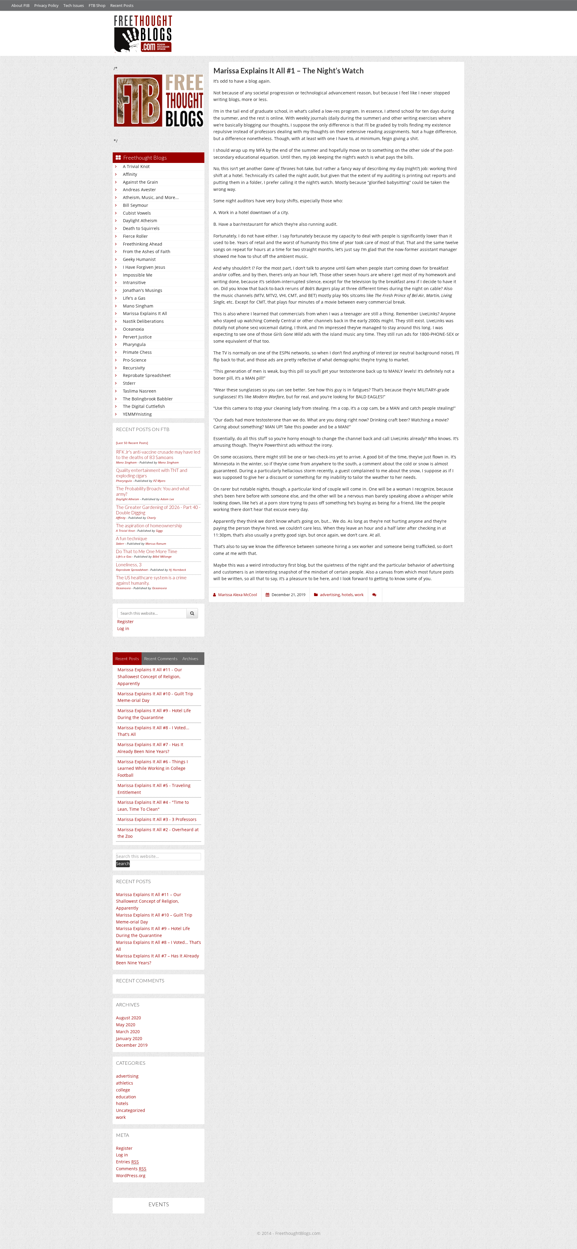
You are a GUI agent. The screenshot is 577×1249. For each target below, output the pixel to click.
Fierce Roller (135, 236)
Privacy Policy (46, 5)
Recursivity (134, 368)
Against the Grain (140, 182)
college (123, 1090)
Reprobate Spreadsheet (147, 375)
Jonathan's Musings (142, 290)
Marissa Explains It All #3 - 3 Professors (157, 819)
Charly (151, 518)
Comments (131, 1168)
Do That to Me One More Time (146, 551)
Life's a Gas (134, 298)
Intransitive (134, 282)
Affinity (130, 174)
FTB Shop (97, 5)
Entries (127, 1162)
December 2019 (132, 1045)
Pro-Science (134, 360)
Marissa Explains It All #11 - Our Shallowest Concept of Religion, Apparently (150, 676)
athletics (124, 1083)
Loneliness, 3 (129, 564)
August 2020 (128, 1018)
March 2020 (128, 1031)
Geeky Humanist (139, 259)
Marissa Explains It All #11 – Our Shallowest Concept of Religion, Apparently (148, 901)
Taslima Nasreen (139, 391)
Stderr (129, 383)
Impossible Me (137, 275)
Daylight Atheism (140, 220)
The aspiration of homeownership (149, 525)
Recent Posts (121, 5)
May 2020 (125, 1024)
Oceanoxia (133, 329)
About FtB (20, 5)
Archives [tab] (190, 658)
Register (125, 621)
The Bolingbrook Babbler (148, 399)
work (121, 1117)
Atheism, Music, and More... (151, 197)
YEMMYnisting (137, 414)
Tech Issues (73, 5)
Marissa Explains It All (145, 313)
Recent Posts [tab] (127, 658)
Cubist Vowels (137, 213)
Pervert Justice (137, 337)
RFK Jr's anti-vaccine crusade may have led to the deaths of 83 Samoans (158, 454)
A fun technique (131, 538)
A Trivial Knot (136, 166)
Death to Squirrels (141, 228)
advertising (127, 1076)
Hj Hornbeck (177, 570)
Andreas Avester (139, 189)
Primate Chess (137, 352)
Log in (123, 628)
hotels (122, 1103)
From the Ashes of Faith (146, 251)
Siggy (159, 530)
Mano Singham (138, 306)
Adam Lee (167, 499)
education (126, 1097)
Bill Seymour (135, 205)
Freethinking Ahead (142, 244)
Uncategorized (130, 1110)
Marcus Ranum (155, 543)
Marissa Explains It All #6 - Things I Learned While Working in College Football (153, 768)
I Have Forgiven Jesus (144, 267)
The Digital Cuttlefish (144, 406)
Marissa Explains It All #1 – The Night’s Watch (288, 70)
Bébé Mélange (162, 556)
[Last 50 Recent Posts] (132, 443)
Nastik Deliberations (143, 321)
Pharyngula (134, 344)
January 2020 (129, 1038)
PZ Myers (159, 481)
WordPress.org (130, 1175)
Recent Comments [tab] (161, 658)
